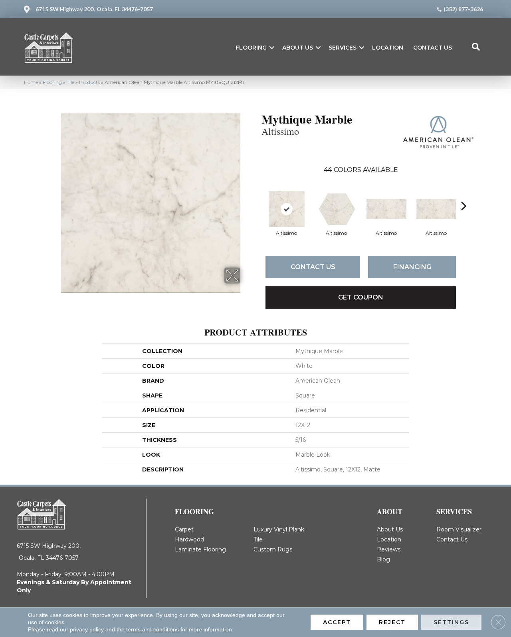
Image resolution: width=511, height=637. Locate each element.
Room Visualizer (458, 529)
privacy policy (87, 629)
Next (464, 194)
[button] (272, 47)
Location (387, 47)
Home (31, 82)
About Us (297, 47)
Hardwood (189, 539)
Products (89, 82)
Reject (392, 622)
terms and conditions (152, 629)
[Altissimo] (287, 209)
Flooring (251, 47)
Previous (257, 194)
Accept (337, 622)
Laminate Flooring (200, 549)
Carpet (184, 529)
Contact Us (432, 47)
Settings (451, 622)
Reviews (388, 549)
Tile (70, 82)
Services (343, 47)
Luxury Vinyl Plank (279, 529)
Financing (412, 267)
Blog (383, 559)
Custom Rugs (273, 549)
